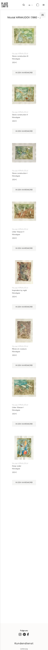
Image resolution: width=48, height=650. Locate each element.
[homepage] (4, 4)
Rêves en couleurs (19, 349)
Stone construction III (20, 56)
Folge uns (24, 630)
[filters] (43, 15)
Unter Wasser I (18, 407)
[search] (24, 5)
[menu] (44, 5)
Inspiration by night (19, 290)
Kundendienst (24, 643)
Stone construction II (20, 115)
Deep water (16, 466)
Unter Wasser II (18, 232)
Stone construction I (19, 173)
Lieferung (24, 649)
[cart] (38, 5)
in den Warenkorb (24, 72)
